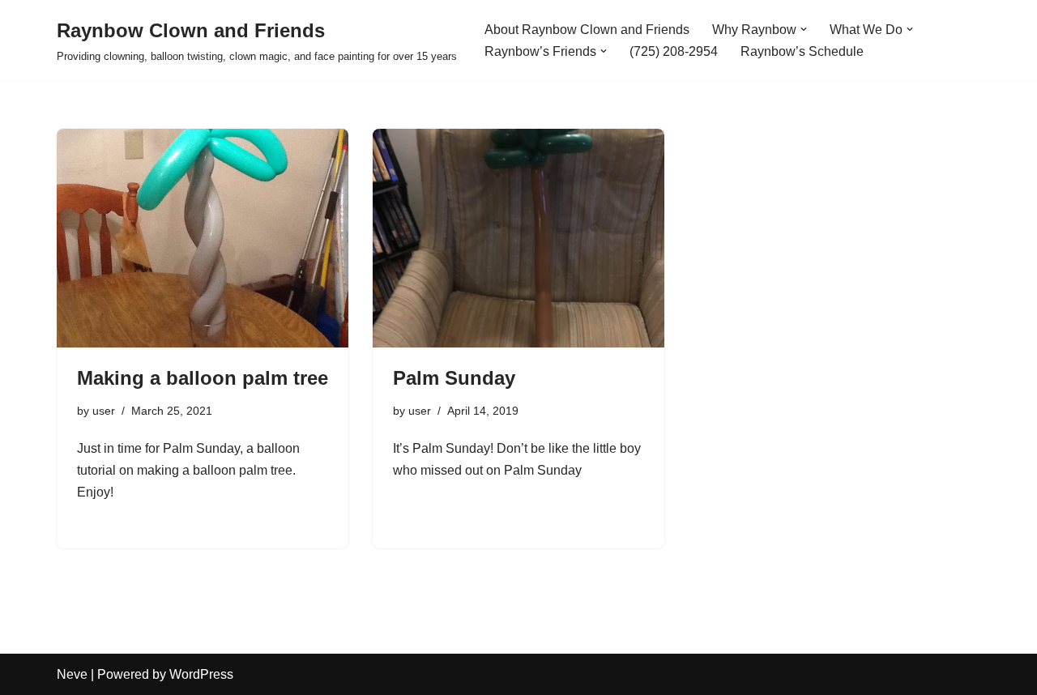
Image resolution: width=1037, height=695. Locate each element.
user (103, 410)
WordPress (201, 674)
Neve (72, 674)
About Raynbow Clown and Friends (586, 29)
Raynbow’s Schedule (802, 51)
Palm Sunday (454, 378)
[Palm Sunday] (518, 238)
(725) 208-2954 (673, 51)
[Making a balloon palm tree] (202, 238)
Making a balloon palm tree (202, 378)
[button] (803, 29)
